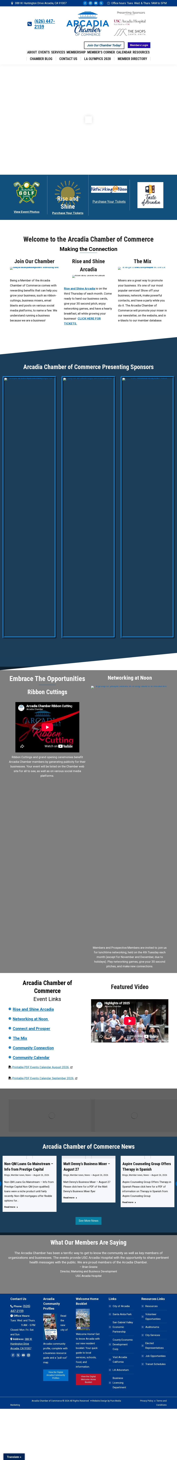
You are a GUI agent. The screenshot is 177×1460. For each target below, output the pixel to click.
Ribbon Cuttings (47, 692)
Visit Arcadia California (120, 1359)
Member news (17, 1175)
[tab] (80, 1283)
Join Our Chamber (34, 261)
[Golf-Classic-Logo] (27, 192)
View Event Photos (26, 211)
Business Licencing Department (119, 1383)
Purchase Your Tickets (67, 213)
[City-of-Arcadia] (88, 507)
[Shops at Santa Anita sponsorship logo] (29, 507)
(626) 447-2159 (44, 23)
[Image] (52, 1115)
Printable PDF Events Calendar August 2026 (42, 1067)
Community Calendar (31, 1057)
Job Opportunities (155, 1356)
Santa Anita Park (122, 1314)
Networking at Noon (31, 1019)
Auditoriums (152, 1327)
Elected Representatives (154, 1345)
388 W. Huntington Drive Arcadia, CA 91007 (41, 3)
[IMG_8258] (34, 268)
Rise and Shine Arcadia (33, 1009)
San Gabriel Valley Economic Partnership (123, 1327)
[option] (88, 1261)
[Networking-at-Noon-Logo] (109, 189)
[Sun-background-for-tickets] (68, 194)
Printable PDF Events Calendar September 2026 (44, 1078)
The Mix (142, 261)
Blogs (7, 1175)
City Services (152, 1335)
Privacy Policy (146, 1401)
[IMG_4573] (142, 268)
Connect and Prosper (31, 1028)
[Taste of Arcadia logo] (150, 195)
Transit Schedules (155, 1364)
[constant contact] (129, 815)
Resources (151, 1306)
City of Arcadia (121, 1306)
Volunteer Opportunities (153, 1316)
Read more (9, 1207)
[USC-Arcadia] (147, 507)
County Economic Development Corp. (123, 1344)
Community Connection (33, 1048)
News (28, 1175)
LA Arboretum (121, 1370)
